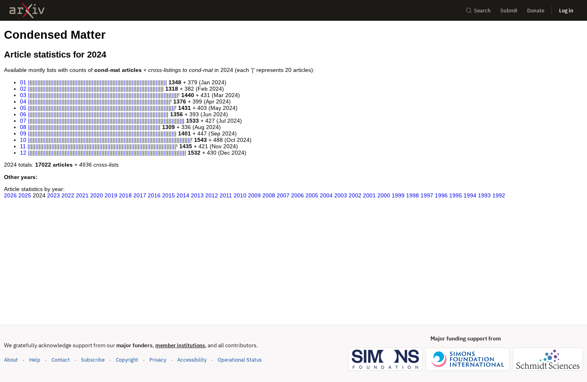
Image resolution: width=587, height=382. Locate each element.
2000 (383, 195)
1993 (484, 195)
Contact (61, 359)
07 (23, 120)
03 (23, 95)
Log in (566, 10)
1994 (470, 195)
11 (23, 146)
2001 (369, 195)
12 (23, 152)
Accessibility (191, 359)
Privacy (157, 359)
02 (23, 89)
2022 (67, 195)
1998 (412, 195)
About (11, 359)
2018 (125, 195)
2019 (111, 195)
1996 (441, 195)
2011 (226, 195)
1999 (398, 195)
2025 (24, 195)
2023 (53, 195)
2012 (211, 195)
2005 (311, 195)
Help (34, 359)
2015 (168, 195)
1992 (498, 195)
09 (23, 133)
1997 (426, 195)
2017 (139, 195)
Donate (535, 10)
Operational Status (240, 359)
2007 (283, 195)
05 (23, 108)
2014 (182, 195)
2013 (197, 195)
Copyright (127, 359)
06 (23, 114)
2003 (340, 195)
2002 (355, 195)
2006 (297, 195)
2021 (82, 195)
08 (23, 127)
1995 (455, 195)
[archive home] (27, 10)
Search (482, 10)
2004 (326, 195)
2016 (154, 195)
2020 (96, 195)
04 (23, 101)
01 (23, 82)
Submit (509, 10)
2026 (10, 195)
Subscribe (93, 359)
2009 (254, 195)
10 (23, 140)
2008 (268, 195)
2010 (240, 195)
